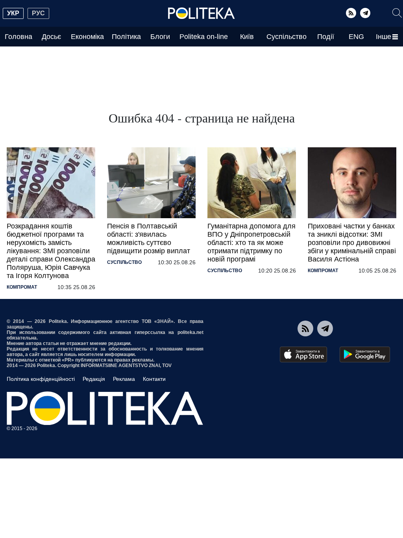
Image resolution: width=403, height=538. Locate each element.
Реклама (124, 379)
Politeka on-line (203, 37)
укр (13, 13)
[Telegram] (365, 13)
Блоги (160, 37)
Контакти (154, 379)
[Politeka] (201, 13)
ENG (356, 37)
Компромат (22, 287)
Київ (247, 37)
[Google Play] (364, 354)
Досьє (51, 37)
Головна (18, 37)
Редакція (94, 379)
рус (38, 13)
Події (325, 37)
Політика (126, 37)
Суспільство (286, 37)
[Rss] (351, 13)
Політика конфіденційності (41, 379)
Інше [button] (383, 37)
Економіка (87, 37)
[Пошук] (397, 13)
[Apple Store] (303, 354)
